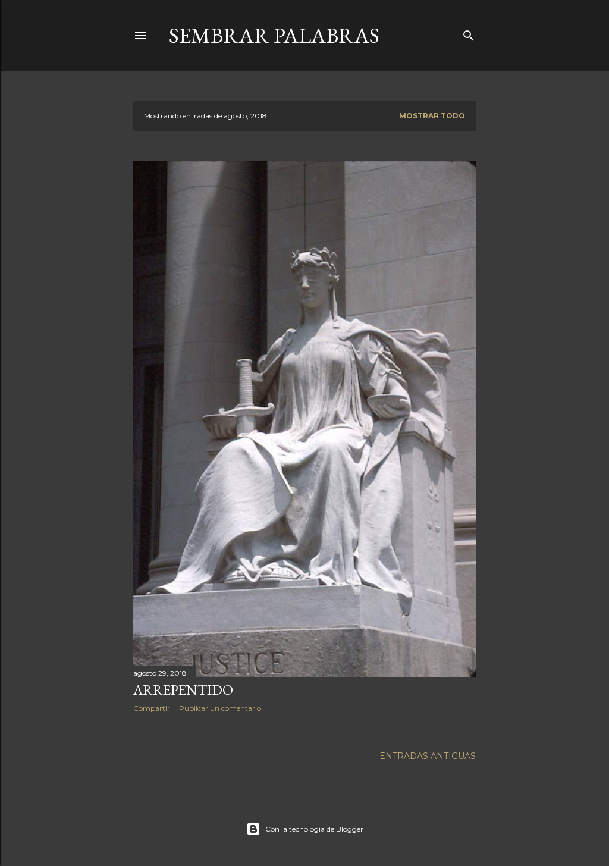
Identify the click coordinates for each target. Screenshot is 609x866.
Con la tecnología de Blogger (314, 828)
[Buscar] (469, 33)
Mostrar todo (432, 115)
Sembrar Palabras (274, 35)
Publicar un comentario (220, 708)
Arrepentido (183, 689)
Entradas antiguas (427, 756)
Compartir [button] (151, 708)
